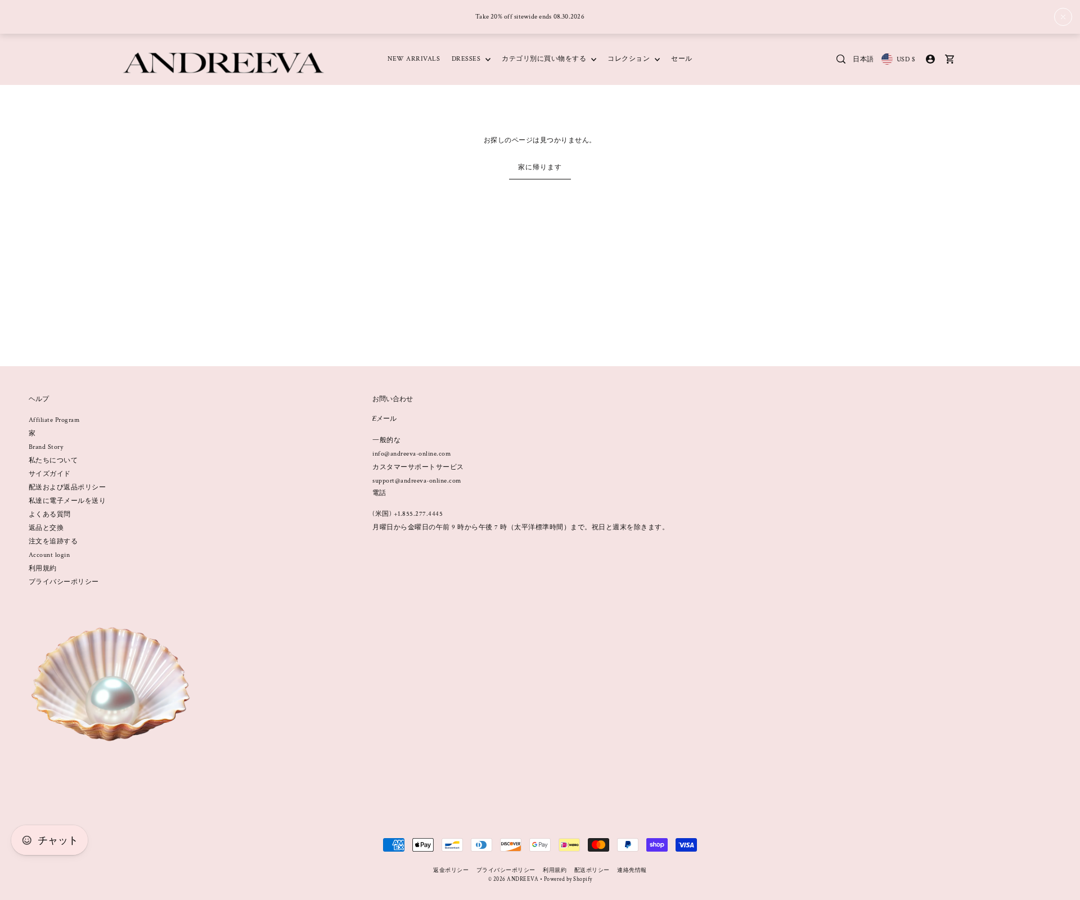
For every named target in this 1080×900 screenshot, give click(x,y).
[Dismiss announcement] (1063, 17)
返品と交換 (46, 528)
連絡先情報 (632, 870)
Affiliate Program (54, 420)
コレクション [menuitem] (630, 59)
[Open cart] (949, 59)
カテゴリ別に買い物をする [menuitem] (545, 59)
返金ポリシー (451, 870)
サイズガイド (50, 474)
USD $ (906, 59)
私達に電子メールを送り (67, 501)
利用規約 (43, 568)
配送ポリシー (592, 870)
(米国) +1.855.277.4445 (407, 514)
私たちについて (53, 460)
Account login (49, 555)
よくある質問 (50, 514)
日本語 (863, 59)
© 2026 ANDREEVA (513, 879)
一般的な (386, 440)
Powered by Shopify (568, 879)
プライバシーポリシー (64, 582)
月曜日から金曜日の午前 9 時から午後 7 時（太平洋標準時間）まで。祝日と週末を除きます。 (520, 527)
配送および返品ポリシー (67, 487)
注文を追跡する (53, 541)
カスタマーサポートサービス (418, 467)
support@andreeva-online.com (416, 480)
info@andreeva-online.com (411, 453)
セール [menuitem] (681, 59)
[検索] (840, 59)
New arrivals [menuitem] (414, 59)
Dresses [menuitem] (467, 59)
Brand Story (46, 447)
